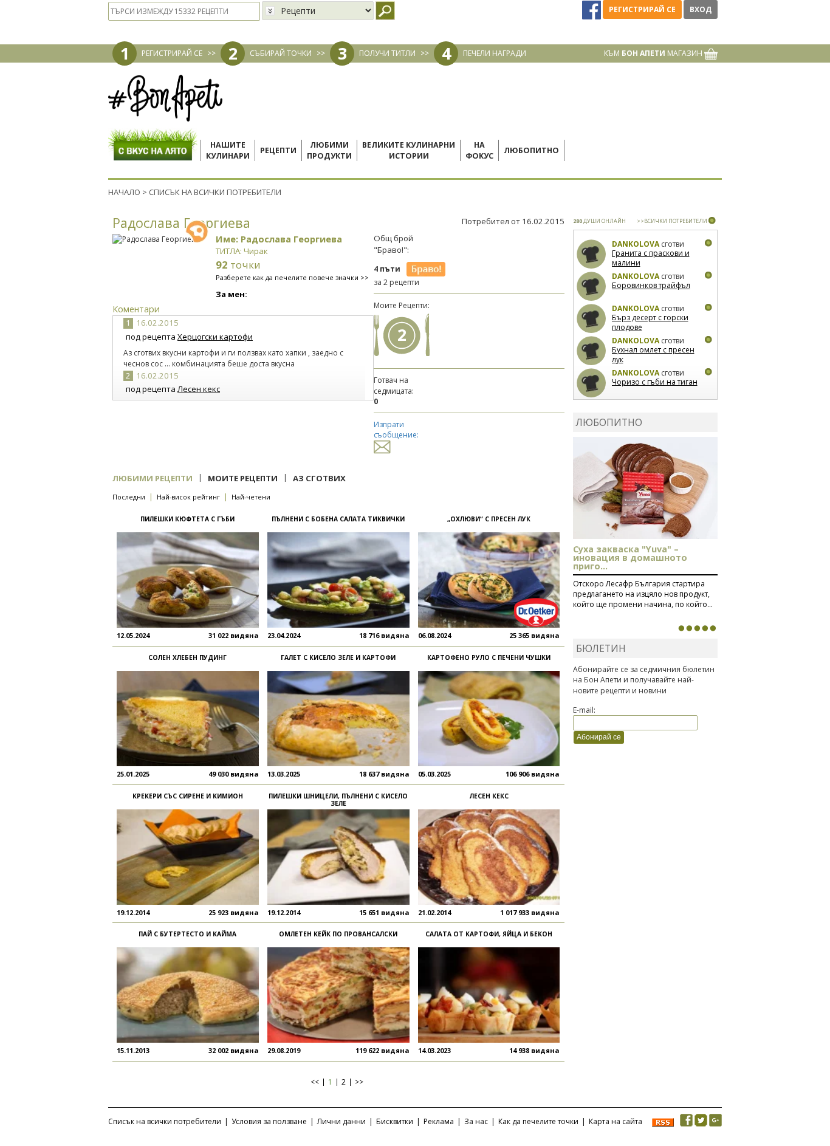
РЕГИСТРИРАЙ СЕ (172, 53)
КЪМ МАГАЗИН (654, 53)
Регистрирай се (642, 9)
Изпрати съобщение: (396, 429)
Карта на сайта (615, 1121)
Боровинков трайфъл (651, 285)
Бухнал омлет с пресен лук (653, 355)
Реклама (439, 1121)
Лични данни (341, 1121)
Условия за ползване (269, 1121)
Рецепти (278, 150)
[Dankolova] (591, 254)
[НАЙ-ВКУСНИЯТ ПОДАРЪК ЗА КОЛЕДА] (697, 628)
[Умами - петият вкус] (705, 628)
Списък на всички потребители (164, 1121)
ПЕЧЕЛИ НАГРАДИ (494, 53)
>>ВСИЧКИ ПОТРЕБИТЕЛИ (672, 221)
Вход (701, 9)
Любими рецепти (152, 478)
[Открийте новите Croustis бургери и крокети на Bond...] (689, 628)
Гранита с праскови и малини (651, 258)
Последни (128, 496)
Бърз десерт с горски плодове (650, 322)
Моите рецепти (243, 478)
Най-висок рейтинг (188, 496)
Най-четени (251, 496)
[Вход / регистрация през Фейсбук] (592, 9)
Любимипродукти (329, 150)
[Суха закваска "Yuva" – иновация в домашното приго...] (681, 628)
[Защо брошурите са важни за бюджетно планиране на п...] (713, 628)
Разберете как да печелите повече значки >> (292, 277)
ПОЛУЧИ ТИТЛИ (387, 53)
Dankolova (635, 244)
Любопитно (531, 150)
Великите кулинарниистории (408, 150)
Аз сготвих (319, 478)
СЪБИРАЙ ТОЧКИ (281, 53)
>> (359, 1082)
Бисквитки (394, 1121)
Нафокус (479, 150)
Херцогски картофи (215, 336)
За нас (476, 1121)
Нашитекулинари (228, 150)
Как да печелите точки (538, 1121)
